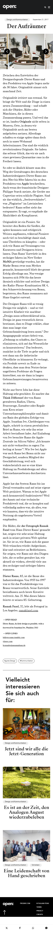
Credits (39, 914)
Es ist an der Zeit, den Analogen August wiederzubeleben (26, 812)
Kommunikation (27, 661)
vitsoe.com (7, 641)
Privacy (39, 911)
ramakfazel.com (28, 610)
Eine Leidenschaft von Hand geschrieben (26, 873)
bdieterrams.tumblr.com (14, 637)
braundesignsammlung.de (14, 645)
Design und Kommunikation (17, 20)
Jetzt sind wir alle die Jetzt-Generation (26, 751)
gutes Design (10, 661)
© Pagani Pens (42, 903)
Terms (39, 907)
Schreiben (36, 865)
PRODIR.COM (25, 903)
